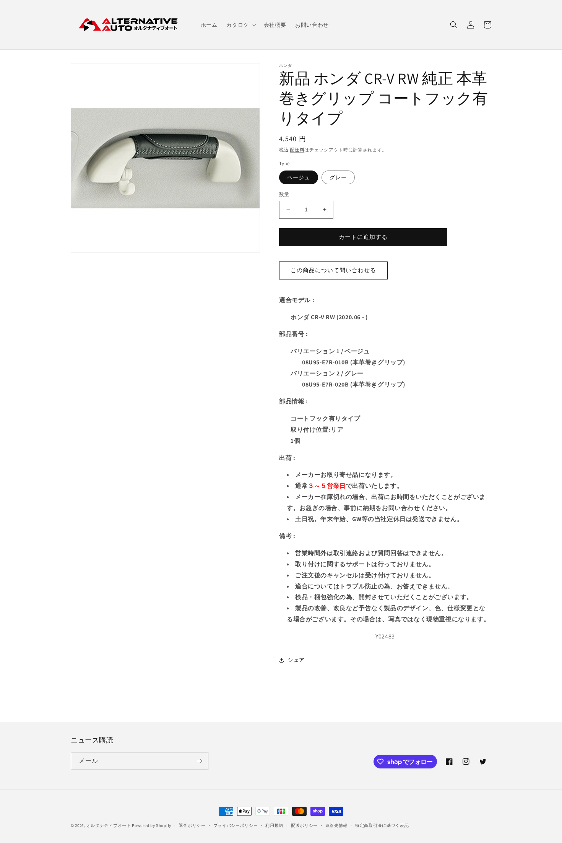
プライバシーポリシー (235, 825)
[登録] (199, 761)
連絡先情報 (336, 825)
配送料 (297, 150)
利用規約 (274, 825)
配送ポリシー (304, 825)
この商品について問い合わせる (333, 270)
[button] (240, 25)
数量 (284, 194)
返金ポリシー (192, 825)
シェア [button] (296, 659)
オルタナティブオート (108, 825)
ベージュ (298, 177)
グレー (338, 177)
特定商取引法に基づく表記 (382, 825)
